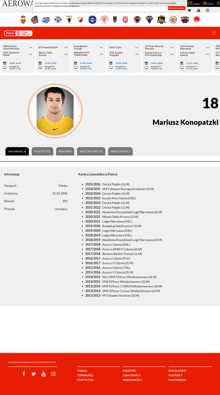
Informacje (17, 151)
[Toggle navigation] (214, 33)
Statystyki (42, 151)
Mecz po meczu (91, 151)
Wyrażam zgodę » (177, 8)
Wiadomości (120, 151)
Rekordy (65, 151)
